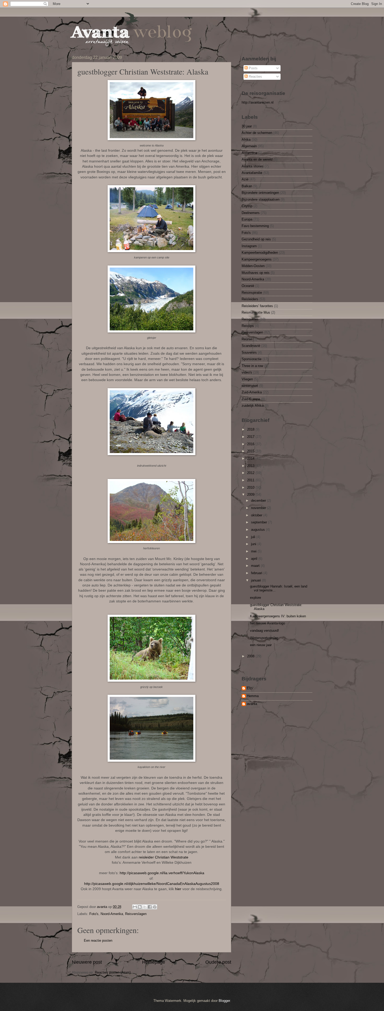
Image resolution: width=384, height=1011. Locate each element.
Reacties (255, 76)
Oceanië (248, 286)
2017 (251, 437)
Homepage (153, 962)
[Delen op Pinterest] (154, 907)
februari (257, 573)
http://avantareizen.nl (258, 102)
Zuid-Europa (251, 399)
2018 (251, 429)
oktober (257, 515)
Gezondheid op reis (256, 239)
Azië (245, 179)
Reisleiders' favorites (257, 306)
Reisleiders (250, 299)
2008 (251, 656)
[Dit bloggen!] (139, 907)
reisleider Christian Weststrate (163, 857)
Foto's (93, 914)
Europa (247, 219)
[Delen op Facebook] (149, 907)
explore (255, 598)
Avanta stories (253, 166)
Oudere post (218, 962)
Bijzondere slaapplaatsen (261, 199)
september (259, 522)
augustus (258, 530)
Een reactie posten (98, 940)
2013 (251, 466)
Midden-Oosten (253, 266)
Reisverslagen (136, 914)
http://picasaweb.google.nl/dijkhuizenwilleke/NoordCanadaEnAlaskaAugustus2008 (151, 884)
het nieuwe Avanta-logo (267, 623)
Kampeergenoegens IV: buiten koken (278, 616)
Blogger (224, 1001)
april (254, 559)
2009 (251, 494)
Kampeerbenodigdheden (260, 253)
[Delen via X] (144, 907)
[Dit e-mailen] (134, 907)
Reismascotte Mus (256, 312)
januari (256, 580)
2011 (251, 480)
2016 (251, 444)
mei (254, 551)
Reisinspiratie (252, 293)
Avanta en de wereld (257, 159)
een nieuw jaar (261, 645)
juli (253, 537)
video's (247, 372)
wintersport (250, 386)
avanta (252, 704)
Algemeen (249, 146)
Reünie (247, 339)
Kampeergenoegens (257, 259)
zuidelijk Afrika (253, 406)
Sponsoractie (251, 359)
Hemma (253, 696)
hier (178, 889)
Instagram (249, 246)
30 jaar (247, 126)
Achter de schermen (257, 133)
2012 (251, 473)
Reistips (248, 326)
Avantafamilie (252, 173)
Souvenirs (249, 352)
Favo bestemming (255, 226)
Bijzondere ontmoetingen (260, 193)
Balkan (247, 186)
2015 (251, 451)
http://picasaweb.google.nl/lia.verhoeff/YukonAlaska (162, 873)
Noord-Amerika (112, 914)
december (259, 500)
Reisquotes (250, 319)
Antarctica (249, 153)
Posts (253, 68)
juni (254, 544)
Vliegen (247, 379)
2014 (251, 458)
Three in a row (252, 366)
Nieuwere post (87, 962)
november (259, 508)
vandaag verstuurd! (264, 630)
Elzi (250, 688)
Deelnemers (251, 213)
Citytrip (247, 206)
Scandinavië (251, 346)
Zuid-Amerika (252, 392)
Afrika (246, 140)
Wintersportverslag (264, 638)
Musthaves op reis (256, 273)
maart (256, 566)
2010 (251, 487)
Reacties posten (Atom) (113, 972)
